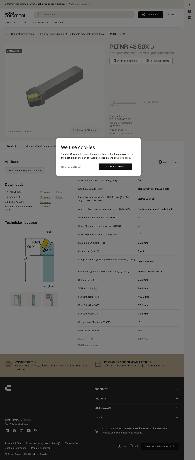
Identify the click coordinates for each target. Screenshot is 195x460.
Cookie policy (123, 157)
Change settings (71, 167)
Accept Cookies (115, 166)
